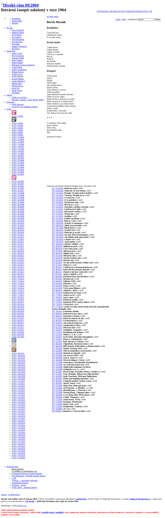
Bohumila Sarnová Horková (23, 65)
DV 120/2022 (57, 198)
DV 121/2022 (57, 195)
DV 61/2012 (57, 327)
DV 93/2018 (57, 260)
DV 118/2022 (57, 202)
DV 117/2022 (57, 205)
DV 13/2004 (57, 404)
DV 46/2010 (57, 346)
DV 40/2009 (57, 358)
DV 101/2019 (57, 242)
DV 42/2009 (57, 353)
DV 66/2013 (57, 321)
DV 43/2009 (57, 351)
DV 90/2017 (57, 267)
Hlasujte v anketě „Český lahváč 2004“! (28, 100)
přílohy (9, 95)
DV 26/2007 (57, 383)
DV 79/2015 (57, 293)
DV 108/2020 (57, 225)
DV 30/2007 (57, 376)
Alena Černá (17, 53)
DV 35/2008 (57, 365)
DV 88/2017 (57, 272)
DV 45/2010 (57, 348)
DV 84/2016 (57, 281)
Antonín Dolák (18, 58)
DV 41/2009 (57, 355)
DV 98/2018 (57, 249)
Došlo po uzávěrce (19, 97)
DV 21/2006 (57, 392)
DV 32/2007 (57, 372)
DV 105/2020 (57, 232)
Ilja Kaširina (17, 35)
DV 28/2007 (57, 381)
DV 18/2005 (57, 397)
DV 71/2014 (57, 307)
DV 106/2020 (57, 230)
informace (11, 102)
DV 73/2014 (57, 302)
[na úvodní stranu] (20, 5)
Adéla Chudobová (19, 70)
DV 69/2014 (57, 314)
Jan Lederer (16, 37)
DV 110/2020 (57, 221)
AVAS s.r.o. (22, 506)
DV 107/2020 (57, 228)
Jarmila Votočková (19, 46)
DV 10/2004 (57, 409)
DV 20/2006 (57, 395)
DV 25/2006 (57, 385)
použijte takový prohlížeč (53, 512)
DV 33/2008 (57, 369)
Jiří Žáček (16, 49)
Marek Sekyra (17, 86)
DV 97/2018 (57, 251)
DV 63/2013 (57, 325)
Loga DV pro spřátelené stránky (25, 107)
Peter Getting (17, 60)
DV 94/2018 (57, 258)
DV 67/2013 (57, 318)
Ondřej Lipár (17, 74)
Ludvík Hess (17, 67)
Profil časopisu (18, 104)
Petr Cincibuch (18, 30)
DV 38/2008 (57, 360)
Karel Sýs (16, 88)
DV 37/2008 (57, 362)
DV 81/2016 (57, 288)
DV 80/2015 (57, 290)
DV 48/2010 (57, 344)
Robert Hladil (17, 63)
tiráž (123, 19)
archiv (118, 19)
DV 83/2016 (57, 283)
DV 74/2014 (57, 300)
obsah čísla (11, 51)
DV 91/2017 (57, 265)
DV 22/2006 (57, 390)
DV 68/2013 (57, 316)
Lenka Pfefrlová (18, 81)
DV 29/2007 (57, 379)
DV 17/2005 (57, 399)
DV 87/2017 (57, 274)
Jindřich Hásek (18, 32)
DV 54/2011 (57, 337)
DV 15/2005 (57, 402)
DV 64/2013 (57, 323)
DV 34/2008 (57, 367)
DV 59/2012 (57, 330)
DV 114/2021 (57, 211)
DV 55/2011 (57, 334)
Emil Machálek (18, 39)
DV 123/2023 (57, 191)
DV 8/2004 (56, 411)
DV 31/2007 (57, 374)
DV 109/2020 (57, 223)
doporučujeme (12, 467)
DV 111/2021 (57, 218)
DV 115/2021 (57, 209)
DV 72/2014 (57, 304)
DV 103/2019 (57, 237)
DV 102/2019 (57, 239)
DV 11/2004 (57, 406)
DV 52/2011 (57, 339)
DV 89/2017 (57, 269)
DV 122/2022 (57, 193)
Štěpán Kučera (18, 72)
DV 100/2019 (57, 244)
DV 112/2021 (57, 216)
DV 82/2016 (57, 286)
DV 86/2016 (57, 276)
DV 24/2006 (57, 388)
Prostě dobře (17, 21)
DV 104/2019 (57, 235)
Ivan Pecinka (17, 42)
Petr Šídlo (16, 44)
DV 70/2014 (57, 311)
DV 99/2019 (57, 246)
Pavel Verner (17, 90)
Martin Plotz (17, 83)
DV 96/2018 (57, 253)
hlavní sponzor (18, 469)
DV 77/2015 (57, 295)
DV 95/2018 (57, 256)
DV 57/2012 (57, 332)
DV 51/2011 (57, 341)
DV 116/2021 (57, 207)
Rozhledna (16, 19)
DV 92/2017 (57, 263)
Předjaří (15, 23)
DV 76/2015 (57, 297)
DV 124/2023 (57, 188)
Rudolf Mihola (18, 79)
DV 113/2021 (57, 214)
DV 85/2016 (57, 279)
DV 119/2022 (57, 200)
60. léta (10, 28)
